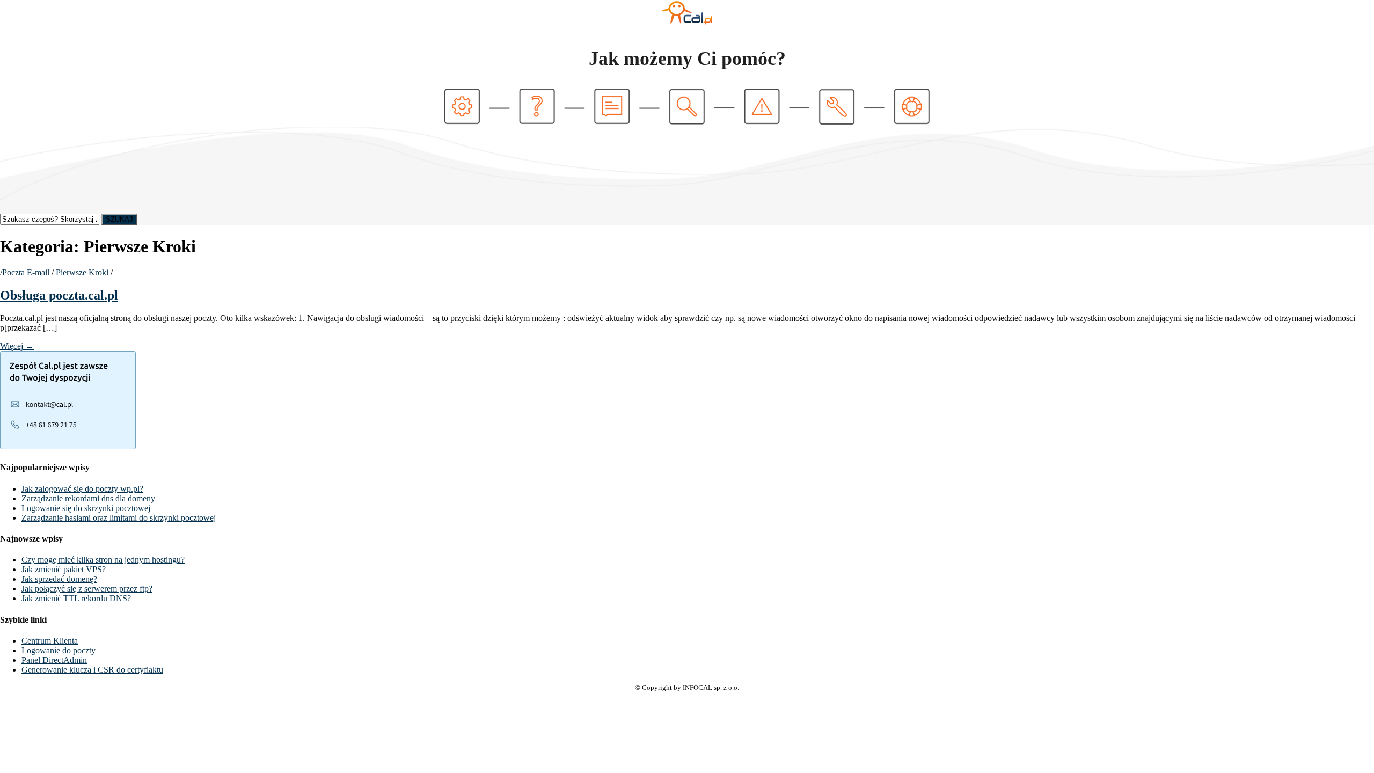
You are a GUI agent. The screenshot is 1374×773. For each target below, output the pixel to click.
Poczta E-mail (25, 272)
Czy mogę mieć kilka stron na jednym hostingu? (103, 559)
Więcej (17, 346)
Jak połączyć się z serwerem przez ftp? (86, 588)
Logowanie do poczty (58, 650)
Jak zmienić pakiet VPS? (63, 569)
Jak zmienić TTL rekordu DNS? (76, 598)
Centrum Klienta (49, 640)
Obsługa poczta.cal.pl (59, 295)
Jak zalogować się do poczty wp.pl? (82, 488)
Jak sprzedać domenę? (59, 579)
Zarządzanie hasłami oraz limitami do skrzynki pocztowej (118, 517)
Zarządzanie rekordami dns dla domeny (88, 498)
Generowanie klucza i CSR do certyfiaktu (92, 669)
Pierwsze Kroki (82, 272)
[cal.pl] (687, 22)
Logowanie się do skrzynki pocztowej (85, 508)
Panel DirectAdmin (54, 660)
